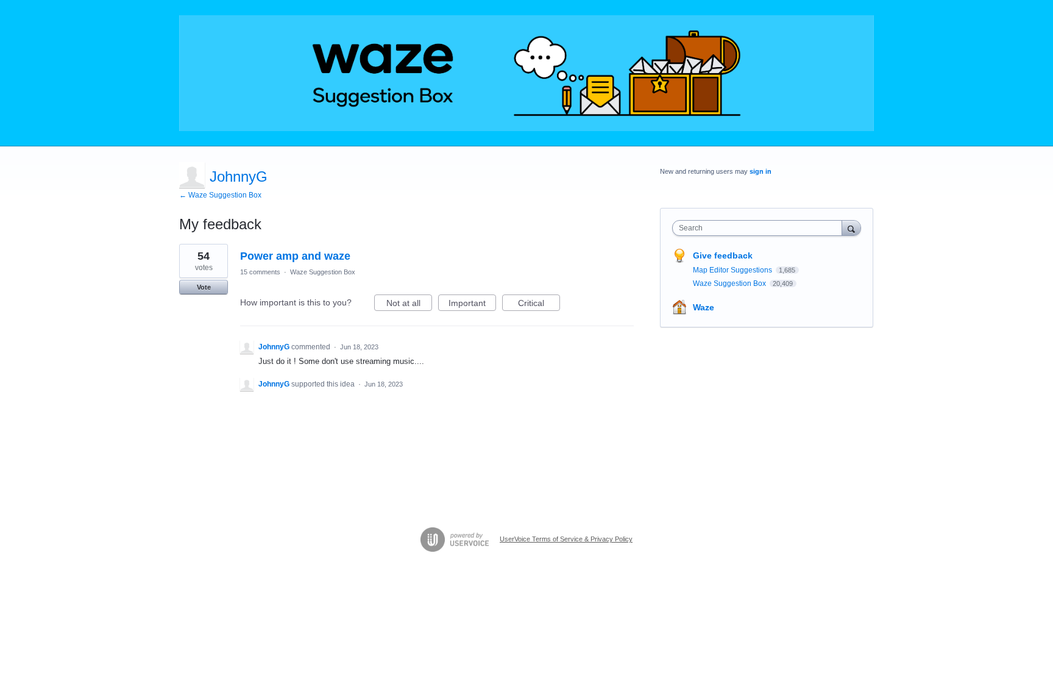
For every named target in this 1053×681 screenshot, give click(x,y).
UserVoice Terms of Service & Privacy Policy (566, 539)
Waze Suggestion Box (322, 272)
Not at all (409, 304)
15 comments (260, 272)
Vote (204, 287)
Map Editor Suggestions (733, 270)
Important (472, 304)
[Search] (851, 227)
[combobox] (760, 228)
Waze (703, 307)
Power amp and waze (295, 256)
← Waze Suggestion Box (220, 195)
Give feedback (723, 255)
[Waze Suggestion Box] (526, 73)
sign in (760, 171)
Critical (539, 304)
